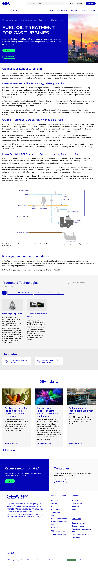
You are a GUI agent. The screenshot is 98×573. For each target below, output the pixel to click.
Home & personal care (59, 522)
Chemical (54, 503)
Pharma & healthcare (58, 534)
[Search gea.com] (29, 3)
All (4, 293)
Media (74, 509)
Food (52, 516)
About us (75, 500)
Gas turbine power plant (28, 20)
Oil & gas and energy (9, 20)
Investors (75, 506)
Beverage (54, 500)
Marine (53, 525)
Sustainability (77, 503)
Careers (75, 512)
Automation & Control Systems (20, 293)
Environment (55, 512)
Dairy (52, 506)
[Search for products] (70, 283)
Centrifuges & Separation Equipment (49, 293)
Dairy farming (55, 509)
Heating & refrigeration (59, 519)
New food (54, 528)
